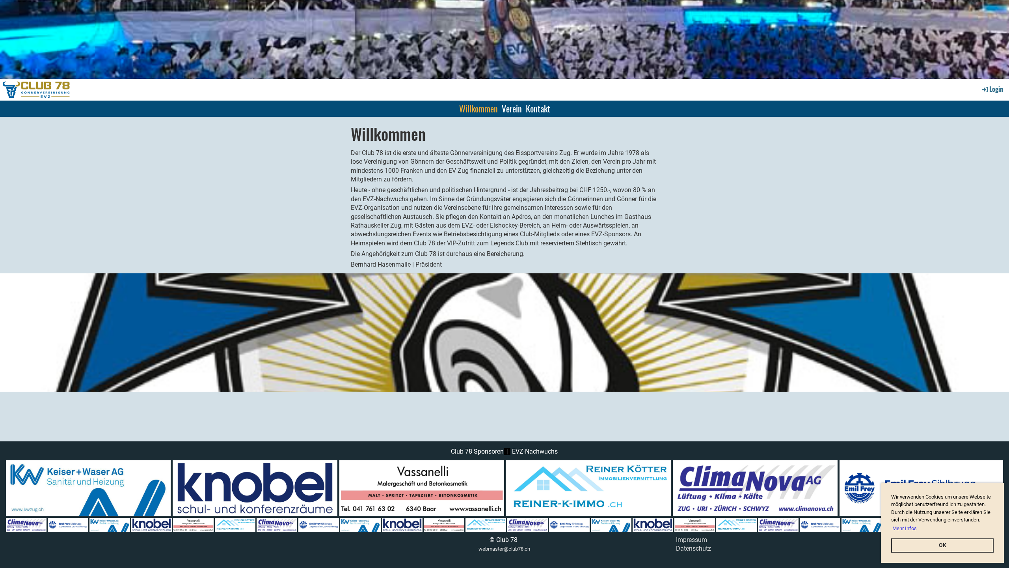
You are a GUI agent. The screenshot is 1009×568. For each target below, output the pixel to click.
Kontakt (538, 108)
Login (996, 89)
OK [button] (942, 545)
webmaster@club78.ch (504, 549)
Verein (512, 108)
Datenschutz (693, 548)
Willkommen (478, 108)
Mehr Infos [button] (904, 528)
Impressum (691, 540)
